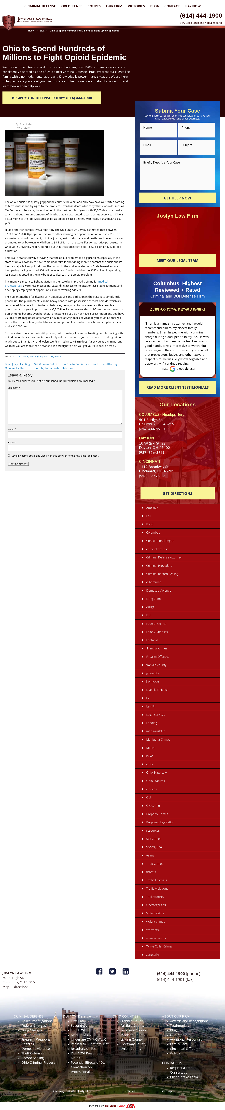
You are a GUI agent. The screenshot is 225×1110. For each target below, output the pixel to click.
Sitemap (166, 1091)
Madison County (132, 1035)
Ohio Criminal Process (38, 1062)
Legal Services (155, 715)
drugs (150, 607)
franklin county (156, 665)
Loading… (152, 723)
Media (150, 748)
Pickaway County (133, 1044)
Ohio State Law (156, 772)
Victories (136, 6)
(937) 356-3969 (152, 452)
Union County (130, 1048)
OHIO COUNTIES (125, 1016)
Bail (148, 516)
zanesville (152, 955)
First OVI (77, 1021)
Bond (150, 524)
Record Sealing (32, 1058)
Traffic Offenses (156, 880)
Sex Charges (30, 1035)
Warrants (152, 930)
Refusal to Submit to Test (90, 1044)
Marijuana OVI (82, 1035)
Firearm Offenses (157, 657)
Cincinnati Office (182, 1048)
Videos (175, 1053)
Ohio (149, 764)
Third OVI (78, 1030)
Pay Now (193, 6)
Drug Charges (31, 1030)
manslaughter (155, 731)
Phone (186, 127)
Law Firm (152, 706)
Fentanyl (34, 356)
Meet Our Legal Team (177, 260)
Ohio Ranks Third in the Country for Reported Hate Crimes (41, 368)
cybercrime (153, 582)
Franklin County (132, 1021)
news (149, 756)
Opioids (44, 356)
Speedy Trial (154, 847)
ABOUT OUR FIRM (176, 1016)
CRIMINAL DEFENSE (28, 1016)
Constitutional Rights (160, 541)
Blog (154, 6)
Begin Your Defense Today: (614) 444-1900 (52, 97)
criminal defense (157, 549)
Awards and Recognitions (189, 1021)
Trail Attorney (155, 897)
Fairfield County (132, 1025)
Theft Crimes (154, 864)
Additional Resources (186, 1039)
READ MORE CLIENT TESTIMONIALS (177, 387)
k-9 (148, 698)
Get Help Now (177, 197)
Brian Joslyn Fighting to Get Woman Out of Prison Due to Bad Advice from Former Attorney (61, 364)
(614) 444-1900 (201, 15)
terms (150, 855)
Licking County (131, 1039)
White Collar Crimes (159, 946)
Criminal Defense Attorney (164, 557)
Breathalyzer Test (84, 1048)
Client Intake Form (184, 1077)
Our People (178, 1035)
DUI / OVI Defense (77, 1016)
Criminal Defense (40, 6)
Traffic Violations (157, 888)
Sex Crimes (153, 839)
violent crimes (155, 921)
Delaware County (133, 1030)
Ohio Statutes (155, 781)
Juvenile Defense (157, 690)
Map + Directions (15, 987)
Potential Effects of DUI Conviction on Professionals (88, 1067)
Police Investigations (37, 1021)
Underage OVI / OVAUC (88, 1039)
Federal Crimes (156, 624)
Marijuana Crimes (158, 739)
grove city (152, 673)
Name (12, 429)
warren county (156, 938)
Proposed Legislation (160, 822)
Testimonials (179, 1025)
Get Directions (177, 493)
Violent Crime (155, 913)
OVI (148, 797)
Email (12, 442)
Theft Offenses (32, 1053)
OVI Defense (71, 6)
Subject (187, 144)
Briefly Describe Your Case (161, 162)
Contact (172, 6)
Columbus (153, 532)
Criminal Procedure (159, 566)
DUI (148, 615)
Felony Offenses (157, 632)
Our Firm (114, 6)
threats (151, 872)
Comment (14, 387)
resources (153, 830)
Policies (130, 1091)
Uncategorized (156, 905)
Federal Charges (33, 1025)
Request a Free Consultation (181, 1070)
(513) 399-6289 (152, 476)
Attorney (152, 508)
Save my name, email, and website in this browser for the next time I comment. (55, 455)
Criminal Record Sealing (162, 574)
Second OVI (79, 1025)
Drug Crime (22, 356)
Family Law (178, 1044)
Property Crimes (157, 814)
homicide (152, 681)
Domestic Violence (158, 590)
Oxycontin (55, 356)
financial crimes (156, 648)
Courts (94, 6)
